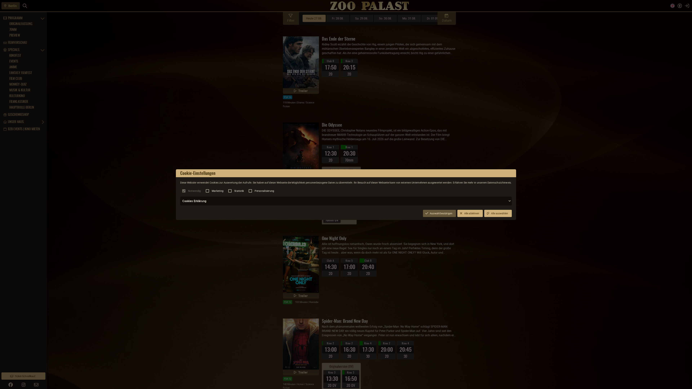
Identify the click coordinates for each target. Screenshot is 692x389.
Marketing (217, 191)
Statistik (239, 191)
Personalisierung (264, 191)
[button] (346, 201)
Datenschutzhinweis (499, 182)
